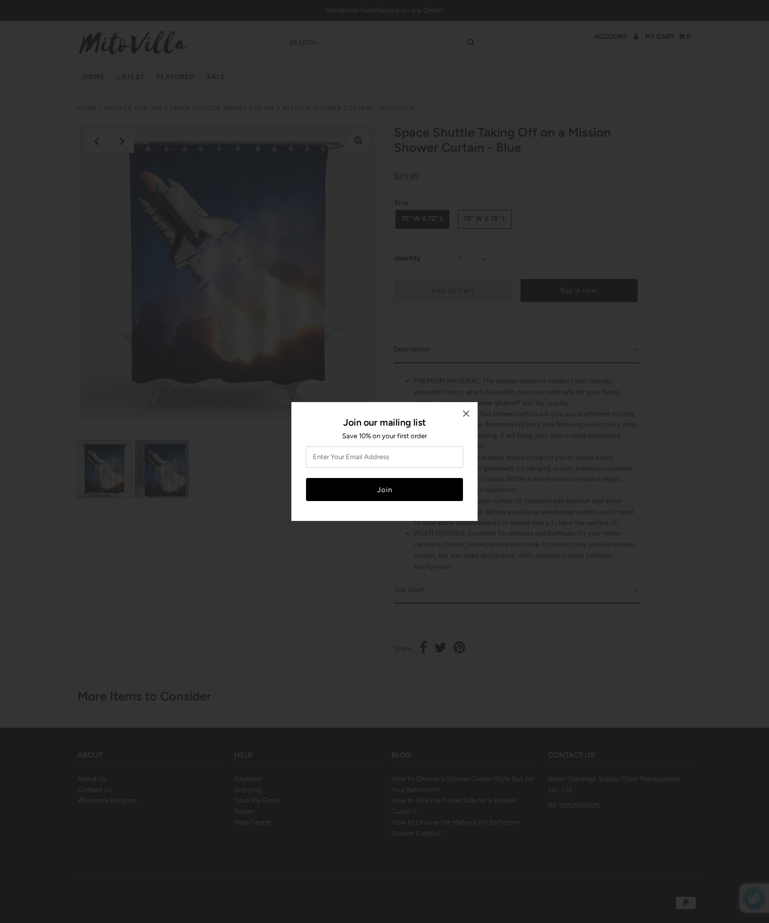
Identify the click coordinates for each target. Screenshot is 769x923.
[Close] (466, 413)
